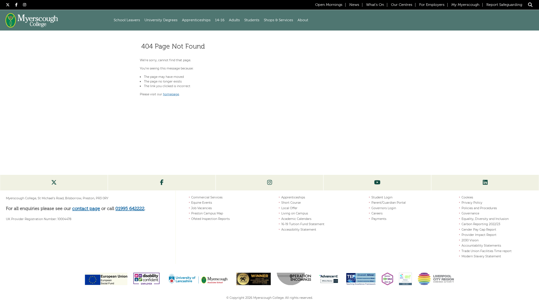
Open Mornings (328, 5)
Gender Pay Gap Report (479, 229)
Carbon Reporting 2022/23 (481, 224)
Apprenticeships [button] (196, 20)
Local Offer (289, 208)
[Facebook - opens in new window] (17, 5)
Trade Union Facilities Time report (487, 251)
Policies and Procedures (479, 208)
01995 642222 (129, 208)
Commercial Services (207, 197)
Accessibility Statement (298, 229)
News (354, 5)
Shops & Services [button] (278, 20)
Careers (377, 213)
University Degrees (160, 20)
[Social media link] (54, 182)
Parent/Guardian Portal (388, 203)
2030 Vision (470, 240)
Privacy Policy (472, 203)
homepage (171, 94)
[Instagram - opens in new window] (24, 5)
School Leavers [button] (127, 20)
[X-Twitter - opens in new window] (8, 5)
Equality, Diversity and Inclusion (485, 219)
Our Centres (401, 5)
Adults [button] (234, 20)
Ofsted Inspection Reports (210, 219)
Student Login (381, 197)
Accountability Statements (481, 245)
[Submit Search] (530, 5)
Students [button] (251, 20)
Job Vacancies (201, 208)
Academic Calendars (296, 219)
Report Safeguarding (504, 5)
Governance (470, 213)
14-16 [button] (219, 20)
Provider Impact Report (479, 235)
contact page (86, 208)
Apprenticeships (293, 197)
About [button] (303, 20)
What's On (375, 5)
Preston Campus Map (207, 213)
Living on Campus (294, 213)
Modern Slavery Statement (481, 256)
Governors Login (383, 208)
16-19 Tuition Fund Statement (302, 224)
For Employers (431, 5)
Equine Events (201, 203)
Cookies (467, 197)
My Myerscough (465, 5)
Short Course (291, 203)
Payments (378, 219)
